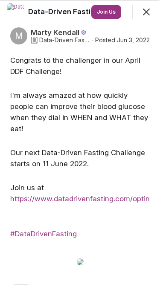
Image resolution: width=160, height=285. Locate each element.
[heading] (64, 11)
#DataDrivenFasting (43, 233)
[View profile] (15, 12)
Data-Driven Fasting (64, 40)
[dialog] (80, 142)
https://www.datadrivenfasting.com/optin (80, 198)
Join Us (106, 12)
